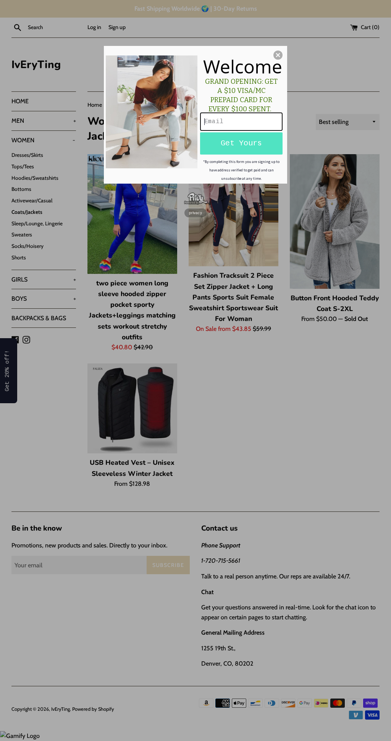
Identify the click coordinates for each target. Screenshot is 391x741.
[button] (278, 55)
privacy (195, 212)
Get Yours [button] (241, 143)
